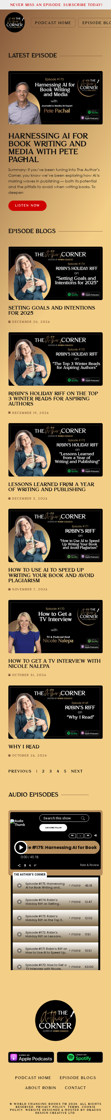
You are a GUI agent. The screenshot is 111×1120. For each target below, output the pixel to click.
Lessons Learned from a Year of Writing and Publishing (51, 487)
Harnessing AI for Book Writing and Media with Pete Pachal (48, 148)
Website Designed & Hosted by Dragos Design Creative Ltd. (63, 1111)
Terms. (74, 1107)
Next (77, 771)
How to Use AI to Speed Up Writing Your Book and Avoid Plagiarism (51, 575)
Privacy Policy (50, 1107)
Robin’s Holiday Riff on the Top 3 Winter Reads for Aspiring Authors (53, 399)
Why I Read (23, 746)
